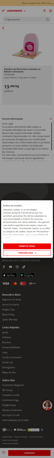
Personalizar (25, 252)
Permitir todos (27, 246)
